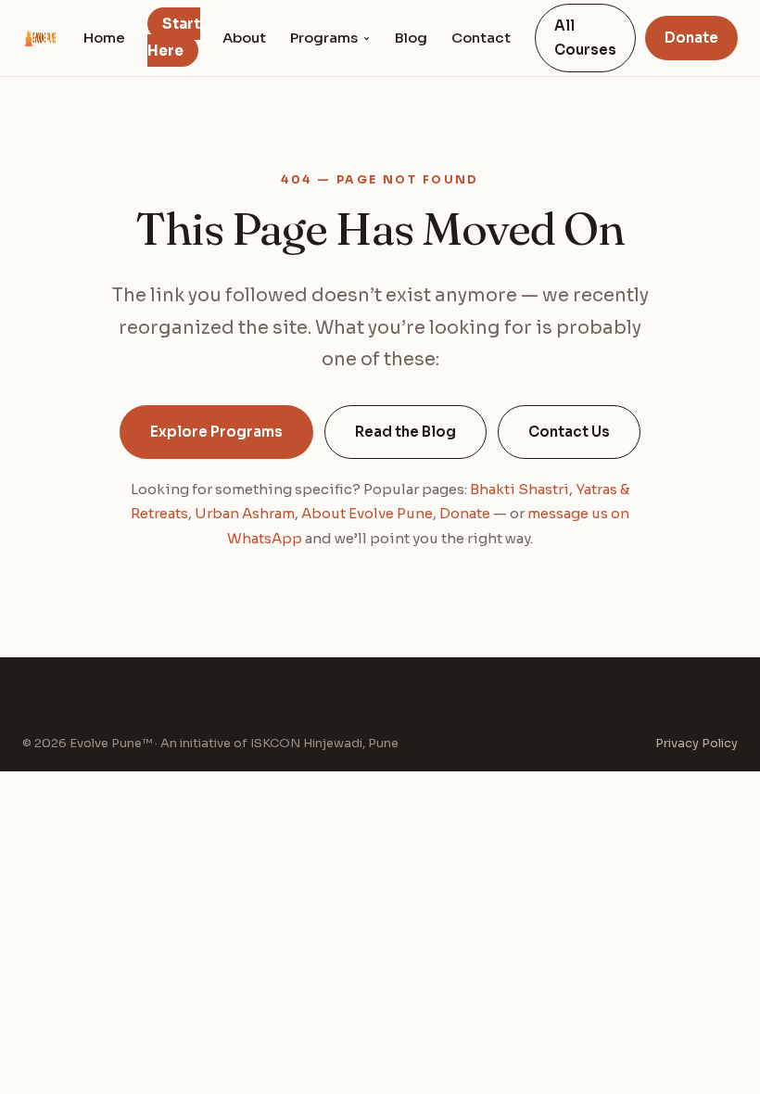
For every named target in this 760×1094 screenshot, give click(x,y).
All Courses (585, 37)
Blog (411, 37)
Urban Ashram (245, 513)
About (244, 37)
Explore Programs (216, 431)
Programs (324, 37)
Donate (691, 37)
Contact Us (569, 431)
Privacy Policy (696, 743)
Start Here (173, 37)
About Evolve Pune (367, 513)
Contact (481, 37)
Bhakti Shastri (519, 489)
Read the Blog (405, 431)
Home (104, 37)
